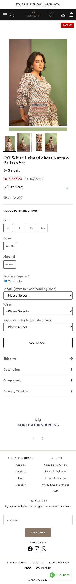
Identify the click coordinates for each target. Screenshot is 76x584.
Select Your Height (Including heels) (28, 320)
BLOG (28, 568)
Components (12, 380)
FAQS (55, 491)
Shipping (9, 358)
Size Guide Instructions (20, 210)
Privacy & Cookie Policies (55, 485)
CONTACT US (43, 568)
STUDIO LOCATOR (59, 562)
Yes (10, 281)
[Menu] (4, 14)
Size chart (20, 485)
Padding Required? (16, 276)
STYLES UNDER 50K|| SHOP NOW (38, 4)
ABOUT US (38, 562)
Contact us (20, 471)
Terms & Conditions (55, 478)
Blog (20, 478)
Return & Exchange (55, 471)
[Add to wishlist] (67, 188)
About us (21, 465)
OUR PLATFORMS (17, 562)
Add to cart (38, 343)
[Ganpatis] (34, 14)
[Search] (14, 14)
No (20, 281)
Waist (7, 304)
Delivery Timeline (15, 391)
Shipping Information (55, 465)
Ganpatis (14, 170)
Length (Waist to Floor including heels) (29, 289)
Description (11, 369)
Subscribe (38, 532)
